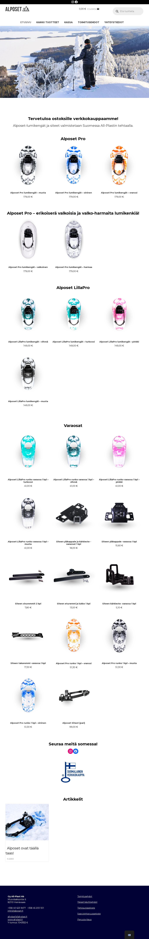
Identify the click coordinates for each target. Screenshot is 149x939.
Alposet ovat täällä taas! (22, 850)
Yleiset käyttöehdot (87, 902)
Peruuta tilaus (84, 919)
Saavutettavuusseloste (89, 913)
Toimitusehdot (88, 22)
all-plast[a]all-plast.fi (17, 916)
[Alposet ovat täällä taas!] (27, 823)
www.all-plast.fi (15, 919)
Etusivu (25, 22)
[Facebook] (76, 2)
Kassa (68, 22)
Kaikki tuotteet (47, 22)
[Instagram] (73, 2)
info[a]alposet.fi (15, 911)
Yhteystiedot (114, 22)
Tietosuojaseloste (86, 908)
